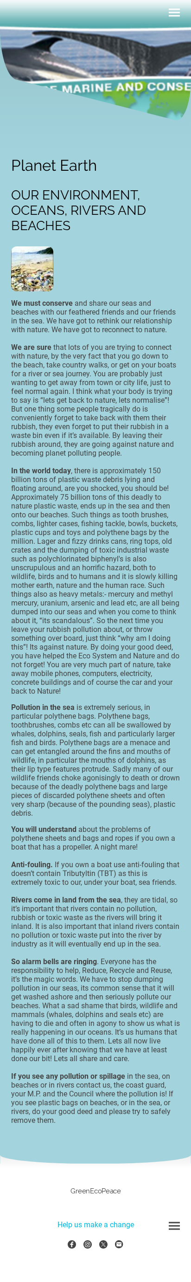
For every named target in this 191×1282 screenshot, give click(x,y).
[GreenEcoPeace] (95, 1201)
